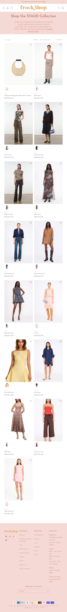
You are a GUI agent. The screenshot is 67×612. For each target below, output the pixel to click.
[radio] (6, 88)
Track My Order (24, 553)
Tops (35, 543)
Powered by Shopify (24, 605)
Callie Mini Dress (9, 511)
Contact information (39, 607)
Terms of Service (24, 568)
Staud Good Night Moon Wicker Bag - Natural (17, 95)
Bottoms (37, 547)
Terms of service (53, 605)
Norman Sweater (39, 155)
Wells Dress (7, 451)
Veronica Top (8, 155)
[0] (11, 8)
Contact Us (22, 565)
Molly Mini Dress (9, 333)
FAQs (21, 545)
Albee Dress (37, 214)
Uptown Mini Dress (39, 273)
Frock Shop (16, 605)
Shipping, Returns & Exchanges (25, 540)
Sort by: (35, 39)
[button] (4, 8)
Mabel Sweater (8, 214)
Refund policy (35, 605)
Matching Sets (38, 535)
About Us (22, 535)
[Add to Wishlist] (31, 45)
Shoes (36, 550)
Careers (21, 557)
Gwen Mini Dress (9, 392)
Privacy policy (44, 605)
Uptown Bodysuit (9, 273)
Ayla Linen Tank (38, 451)
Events (21, 561)
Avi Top (36, 333)
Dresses (36, 539)
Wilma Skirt (37, 95)
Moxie (36, 554)
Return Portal (23, 549)
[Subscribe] (47, 591)
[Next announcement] (64, 2)
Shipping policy (28, 607)
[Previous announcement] (3, 2)
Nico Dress (37, 392)
